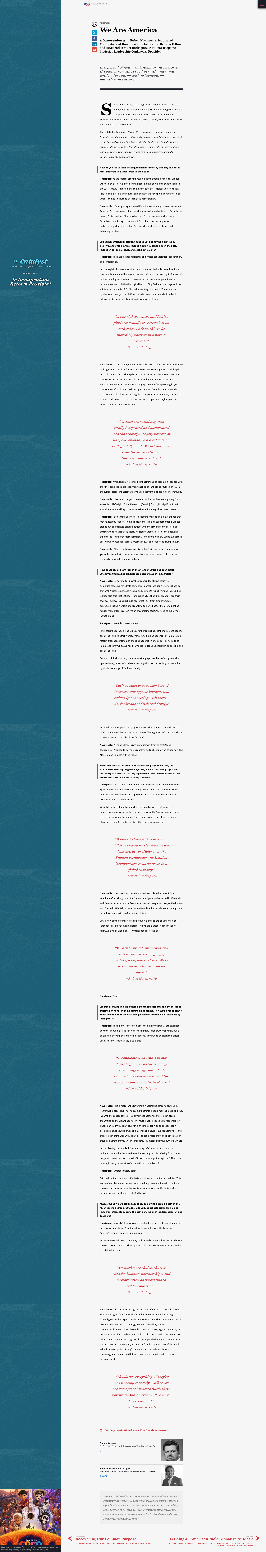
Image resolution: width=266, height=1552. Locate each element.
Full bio (105, 1476)
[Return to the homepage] (30, 264)
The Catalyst (136, 1430)
